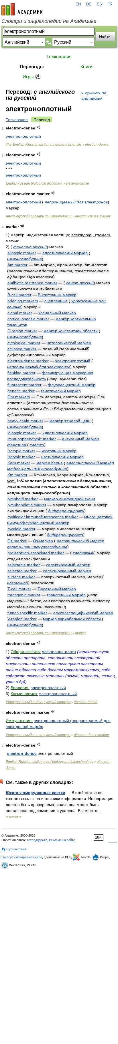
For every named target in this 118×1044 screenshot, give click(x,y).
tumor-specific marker (27, 613)
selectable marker (23, 565)
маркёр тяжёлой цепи (70, 421)
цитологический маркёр (69, 343)
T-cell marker (19, 589)
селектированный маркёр (67, 571)
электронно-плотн (59, 651)
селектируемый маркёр (68, 565)
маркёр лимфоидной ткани (69, 499)
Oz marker (17, 541)
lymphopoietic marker (26, 505)
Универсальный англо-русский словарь (38, 702)
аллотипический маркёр (65, 253)
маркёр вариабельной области (72, 619)
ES (99, 4)
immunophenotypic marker (31, 439)
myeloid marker (21, 529)
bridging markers (22, 301)
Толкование (17, 119)
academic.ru (22, 9)
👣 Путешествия (13, 849)
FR (109, 4)
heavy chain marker (25, 421)
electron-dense (97, 145)
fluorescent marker (24, 385)
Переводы (32, 66)
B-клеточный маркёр (57, 295)
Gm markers (18, 397)
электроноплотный (23, 136)
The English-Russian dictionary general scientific (44, 145)
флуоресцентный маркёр (71, 385)
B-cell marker (19, 295)
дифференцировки (66, 511)
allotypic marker (21, 253)
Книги (86, 66)
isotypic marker (21, 457)
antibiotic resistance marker (32, 283)
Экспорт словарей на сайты (21, 857)
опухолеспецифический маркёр (83, 613)
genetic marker (21, 391)
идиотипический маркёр (65, 433)
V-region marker (22, 619)
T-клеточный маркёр (57, 589)
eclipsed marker (21, 349)
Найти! (105, 36)
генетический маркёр (61, 391)
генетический (80, 283)
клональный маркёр (57, 313)
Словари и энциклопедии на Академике (49, 21)
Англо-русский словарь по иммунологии (39, 216)
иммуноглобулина (24, 259)
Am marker (17, 265)
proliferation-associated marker (35, 553)
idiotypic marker (21, 433)
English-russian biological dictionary (34, 183)
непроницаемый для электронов (76, 202)
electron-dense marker (92, 216)
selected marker (22, 571)
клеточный (83, 553)
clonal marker (19, 313)
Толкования (59, 56)
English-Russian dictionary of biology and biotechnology (49, 762)
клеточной (17, 583)
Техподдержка (37, 840)
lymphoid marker (22, 499)
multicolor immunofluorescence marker (42, 517)
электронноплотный (58, 693)
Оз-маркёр (43, 541)
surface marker (21, 577)
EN (78, 4)
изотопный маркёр (59, 451)
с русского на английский (93, 95)
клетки (37, 445)
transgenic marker (23, 595)
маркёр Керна (49, 463)
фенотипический (30, 247)
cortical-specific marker (28, 319)
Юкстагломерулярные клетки (35, 792)
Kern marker (18, 463)
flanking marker (21, 373)
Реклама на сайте (62, 840)
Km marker (17, 475)
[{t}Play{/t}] (38, 127)
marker (80, 633)
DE (88, 4)
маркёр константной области (71, 331)
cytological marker (23, 343)
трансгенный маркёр (66, 595)
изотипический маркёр (62, 457)
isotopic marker (21, 451)
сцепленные (56, 301)
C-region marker (22, 331)
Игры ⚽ (32, 76)
